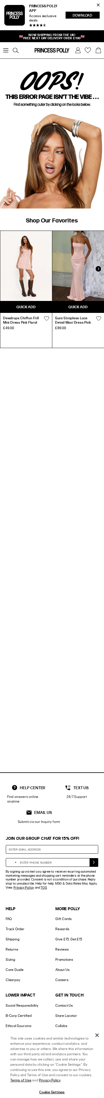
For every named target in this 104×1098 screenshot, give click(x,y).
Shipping (12, 939)
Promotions (64, 959)
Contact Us (64, 1005)
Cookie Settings (52, 1092)
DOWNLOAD (86, 16)
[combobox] (12, 862)
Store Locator (66, 1015)
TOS (44, 887)
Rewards (62, 929)
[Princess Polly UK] (52, 50)
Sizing (10, 959)
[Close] (97, 1035)
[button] (98, 50)
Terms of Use (20, 1080)
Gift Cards (63, 919)
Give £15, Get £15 (68, 939)
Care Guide (15, 969)
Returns (12, 949)
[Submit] (94, 862)
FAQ (9, 919)
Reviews (62, 949)
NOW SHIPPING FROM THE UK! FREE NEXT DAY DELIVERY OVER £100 (52, 36)
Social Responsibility (22, 1005)
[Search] (15, 50)
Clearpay (13, 980)
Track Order (15, 929)
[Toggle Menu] (5, 50)
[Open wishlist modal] (46, 318)
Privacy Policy (24, 887)
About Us (62, 969)
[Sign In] (78, 50)
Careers (62, 980)
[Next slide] (98, 268)
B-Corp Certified (19, 1015)
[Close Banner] (98, 4)
